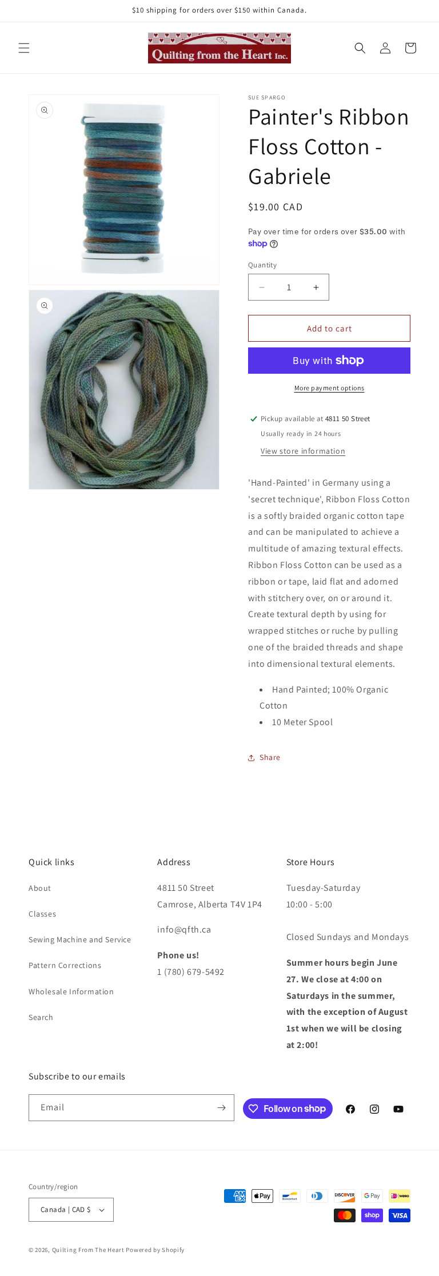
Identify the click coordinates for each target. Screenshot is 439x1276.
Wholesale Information (71, 991)
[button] (24, 48)
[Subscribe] (221, 1107)
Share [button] (270, 757)
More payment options (329, 387)
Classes (42, 914)
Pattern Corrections (65, 965)
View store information (303, 451)
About (40, 888)
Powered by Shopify (155, 1250)
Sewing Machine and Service (80, 939)
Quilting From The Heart (88, 1250)
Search (41, 1017)
